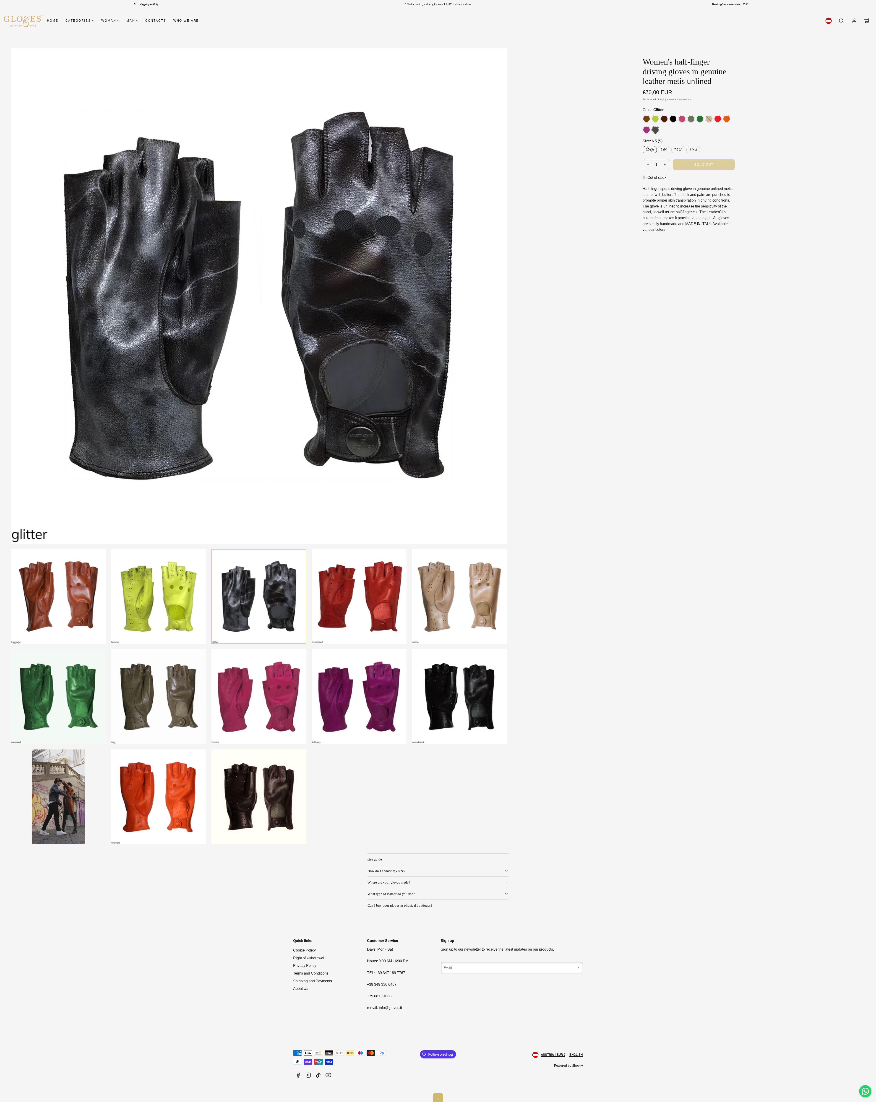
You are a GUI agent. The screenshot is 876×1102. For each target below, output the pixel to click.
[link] (828, 20)
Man (130, 20)
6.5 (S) (651, 150)
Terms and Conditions (310, 973)
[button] (841, 20)
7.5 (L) (678, 149)
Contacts (155, 20)
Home (52, 20)
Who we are (186, 20)
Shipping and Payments (312, 981)
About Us (300, 989)
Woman (108, 20)
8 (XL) (693, 149)
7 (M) (664, 149)
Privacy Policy (304, 965)
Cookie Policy (304, 950)
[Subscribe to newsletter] (578, 968)
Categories (78, 20)
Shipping (662, 99)
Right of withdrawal (308, 958)
